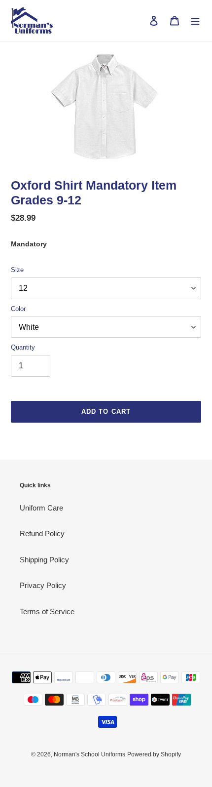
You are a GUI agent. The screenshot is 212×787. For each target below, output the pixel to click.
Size (17, 270)
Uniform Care (41, 508)
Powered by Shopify (154, 754)
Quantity (23, 347)
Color (18, 309)
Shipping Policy (44, 559)
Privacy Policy (43, 585)
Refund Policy (42, 533)
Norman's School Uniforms (89, 754)
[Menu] (195, 20)
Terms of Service (47, 611)
